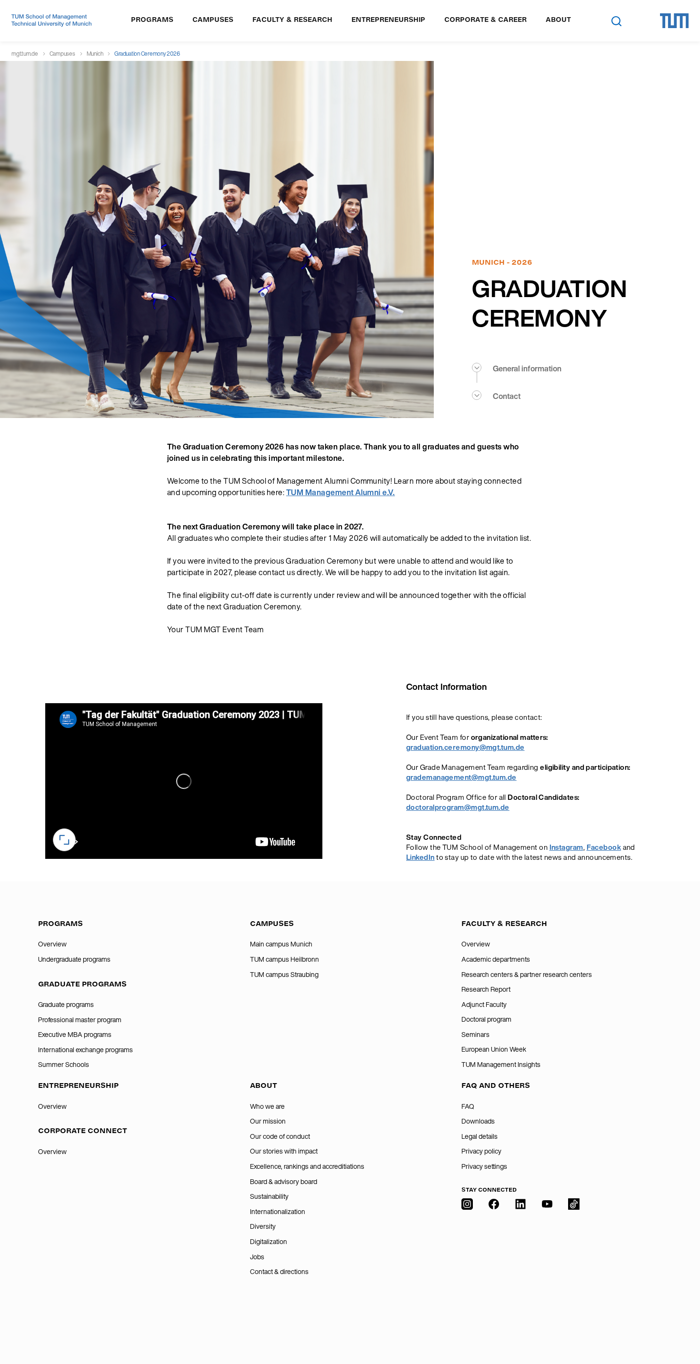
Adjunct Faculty (484, 1004)
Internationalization (277, 1211)
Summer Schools (63, 1064)
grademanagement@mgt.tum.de (461, 777)
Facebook (604, 847)
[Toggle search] (616, 21)
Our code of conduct (280, 1136)
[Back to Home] (51, 20)
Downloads (478, 1121)
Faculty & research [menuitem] (292, 20)
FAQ (467, 1106)
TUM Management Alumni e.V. (340, 492)
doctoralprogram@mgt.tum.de (458, 807)
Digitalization (268, 1241)
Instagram (566, 847)
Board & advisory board (283, 1181)
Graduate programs (66, 1004)
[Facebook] (494, 1262)
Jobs (257, 1257)
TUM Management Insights (500, 1064)
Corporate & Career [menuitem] (485, 20)
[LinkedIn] (520, 1262)
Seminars (475, 1034)
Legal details (479, 1136)
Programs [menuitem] (152, 20)
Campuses (62, 53)
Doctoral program (486, 1019)
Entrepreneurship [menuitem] (388, 20)
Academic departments (495, 959)
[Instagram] (467, 1262)
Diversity (263, 1226)
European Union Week (493, 1049)
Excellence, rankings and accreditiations (307, 1166)
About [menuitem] (558, 20)
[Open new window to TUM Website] (674, 20)
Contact (506, 396)
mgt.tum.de (24, 53)
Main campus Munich (281, 944)
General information (527, 368)
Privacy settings (484, 1166)
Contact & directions (279, 1271)
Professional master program (79, 1019)
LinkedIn (420, 857)
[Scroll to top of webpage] (679, 1315)
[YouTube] (547, 1262)
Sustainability (269, 1196)
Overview (52, 944)
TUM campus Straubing (284, 974)
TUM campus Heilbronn (284, 959)
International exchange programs (85, 1049)
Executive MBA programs (74, 1034)
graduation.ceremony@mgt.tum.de (465, 747)
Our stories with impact (284, 1151)
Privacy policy (481, 1151)
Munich (95, 53)
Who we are (267, 1106)
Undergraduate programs (74, 959)
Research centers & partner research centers (526, 974)
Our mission (268, 1121)
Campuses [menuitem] (212, 20)
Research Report (485, 989)
